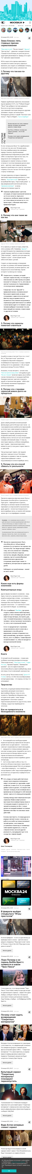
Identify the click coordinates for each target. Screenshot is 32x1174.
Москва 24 (16, 23)
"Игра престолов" (6, 49)
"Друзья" (27, 49)
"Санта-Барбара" (23, 117)
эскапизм (3, 851)
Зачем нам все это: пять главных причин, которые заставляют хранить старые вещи (18, 125)
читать (28, 849)
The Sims (18, 610)
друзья (8, 849)
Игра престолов (21, 849)
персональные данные (18, 1162)
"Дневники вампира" (7, 186)
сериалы (3, 849)
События (16, 1121)
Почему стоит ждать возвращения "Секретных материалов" (18, 137)
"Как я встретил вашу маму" (10, 373)
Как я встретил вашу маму (13, 851)
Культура (16, 37)
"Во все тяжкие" (6, 375)
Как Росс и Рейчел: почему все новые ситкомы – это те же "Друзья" (17, 131)
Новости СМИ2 (5, 879)
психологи (13, 849)
